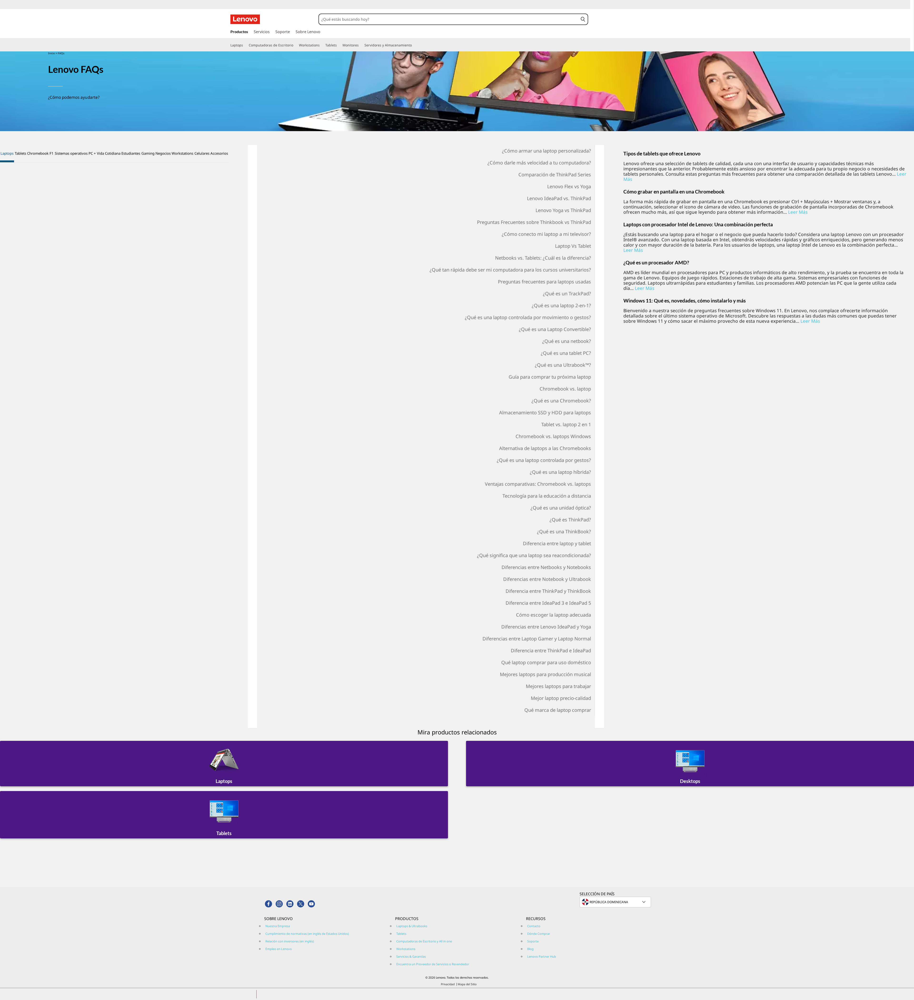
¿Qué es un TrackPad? (567, 293)
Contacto (533, 926)
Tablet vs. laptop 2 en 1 (566, 424)
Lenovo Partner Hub (541, 956)
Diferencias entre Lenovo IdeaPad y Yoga (546, 627)
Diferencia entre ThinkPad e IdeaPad (551, 650)
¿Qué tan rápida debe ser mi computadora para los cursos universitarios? (510, 270)
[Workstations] (321, 45)
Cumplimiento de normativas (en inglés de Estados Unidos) (307, 933)
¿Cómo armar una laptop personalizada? (546, 151)
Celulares (201, 153)
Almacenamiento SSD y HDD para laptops (545, 412)
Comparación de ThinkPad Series (554, 174)
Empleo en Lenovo (278, 949)
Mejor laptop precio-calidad (561, 698)
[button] (583, 19)
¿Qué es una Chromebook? (561, 400)
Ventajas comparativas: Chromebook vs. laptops (538, 484)
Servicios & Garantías (411, 956)
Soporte (533, 941)
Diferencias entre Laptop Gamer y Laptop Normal (536, 638)
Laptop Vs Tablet (573, 246)
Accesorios (219, 153)
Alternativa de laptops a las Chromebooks (545, 448)
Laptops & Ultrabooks (411, 926)
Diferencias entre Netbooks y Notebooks (546, 567)
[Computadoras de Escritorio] (295, 45)
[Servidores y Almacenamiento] (413, 45)
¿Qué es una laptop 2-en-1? (561, 305)
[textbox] (616, 902)
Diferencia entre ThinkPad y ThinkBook (548, 591)
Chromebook (38, 153)
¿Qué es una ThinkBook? (564, 531)
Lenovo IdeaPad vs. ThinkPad (559, 198)
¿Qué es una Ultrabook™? (563, 365)
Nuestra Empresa (277, 926)
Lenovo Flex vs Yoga (569, 186)
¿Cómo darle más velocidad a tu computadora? (539, 162)
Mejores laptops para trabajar (558, 686)
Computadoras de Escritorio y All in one (424, 941)
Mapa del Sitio (467, 984)
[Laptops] (244, 45)
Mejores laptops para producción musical (545, 674)
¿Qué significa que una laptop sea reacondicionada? (534, 555)
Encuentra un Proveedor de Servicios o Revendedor (432, 964)
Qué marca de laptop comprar (557, 710)
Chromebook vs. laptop (565, 389)
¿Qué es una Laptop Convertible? (555, 329)
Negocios (163, 153)
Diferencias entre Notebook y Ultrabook (547, 579)
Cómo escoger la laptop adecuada (553, 615)
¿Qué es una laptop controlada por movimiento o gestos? (528, 317)
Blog (530, 949)
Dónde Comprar (538, 933)
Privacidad (448, 984)
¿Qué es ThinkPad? (570, 519)
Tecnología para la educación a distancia (546, 496)
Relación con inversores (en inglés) (289, 941)
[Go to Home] (245, 19)
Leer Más (798, 212)
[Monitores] (360, 45)
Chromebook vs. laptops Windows (553, 436)
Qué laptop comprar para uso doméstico (546, 662)
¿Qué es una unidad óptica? (561, 508)
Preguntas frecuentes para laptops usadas (544, 281)
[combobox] (448, 19)
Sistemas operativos (71, 153)
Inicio (51, 53)
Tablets (20, 153)
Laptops (7, 153)
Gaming (147, 153)
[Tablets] (338, 45)
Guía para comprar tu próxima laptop (550, 377)
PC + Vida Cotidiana (104, 153)
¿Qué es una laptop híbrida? (560, 472)
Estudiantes (130, 153)
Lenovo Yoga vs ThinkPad (563, 210)
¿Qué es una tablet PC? (566, 353)
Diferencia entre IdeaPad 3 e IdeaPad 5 (548, 603)
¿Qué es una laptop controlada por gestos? (544, 460)
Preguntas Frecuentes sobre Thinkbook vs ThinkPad (534, 222)
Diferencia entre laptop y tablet (557, 543)
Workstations (182, 153)
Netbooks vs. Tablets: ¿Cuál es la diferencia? (543, 258)
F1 (52, 153)
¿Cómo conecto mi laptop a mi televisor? (546, 234)
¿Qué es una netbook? (566, 341)
